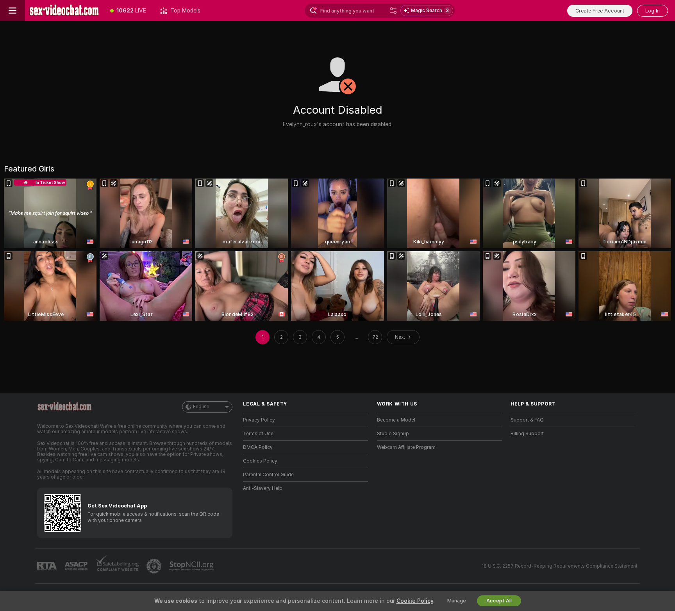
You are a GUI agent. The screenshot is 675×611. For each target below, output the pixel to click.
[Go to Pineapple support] (154, 566)
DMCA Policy (258, 447)
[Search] (393, 10)
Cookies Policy (260, 461)
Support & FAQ (527, 420)
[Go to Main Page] (64, 10)
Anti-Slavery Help (262, 488)
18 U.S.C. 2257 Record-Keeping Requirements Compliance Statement (560, 566)
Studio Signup (393, 433)
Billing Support (527, 433)
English (201, 406)
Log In (652, 11)
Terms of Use (258, 433)
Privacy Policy (259, 420)
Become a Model (396, 420)
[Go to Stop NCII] (192, 566)
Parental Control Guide (268, 474)
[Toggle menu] (12, 10)
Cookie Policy (414, 601)
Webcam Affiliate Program (406, 447)
